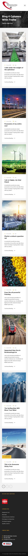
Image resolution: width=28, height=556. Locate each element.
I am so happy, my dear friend (12, 181)
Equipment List (6, 512)
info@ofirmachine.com (9, 539)
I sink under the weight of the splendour (13, 69)
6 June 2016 (8, 65)
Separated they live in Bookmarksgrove (12, 351)
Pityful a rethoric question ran (14, 237)
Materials (4, 515)
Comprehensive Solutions (8, 517)
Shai (15, 65)
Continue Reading (8, 82)
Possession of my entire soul (13, 125)
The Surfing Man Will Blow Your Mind (12, 409)
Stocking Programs (6, 521)
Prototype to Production (8, 519)
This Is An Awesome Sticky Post (11, 465)
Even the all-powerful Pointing (12, 293)
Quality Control (6, 523)
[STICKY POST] (14, 443)
